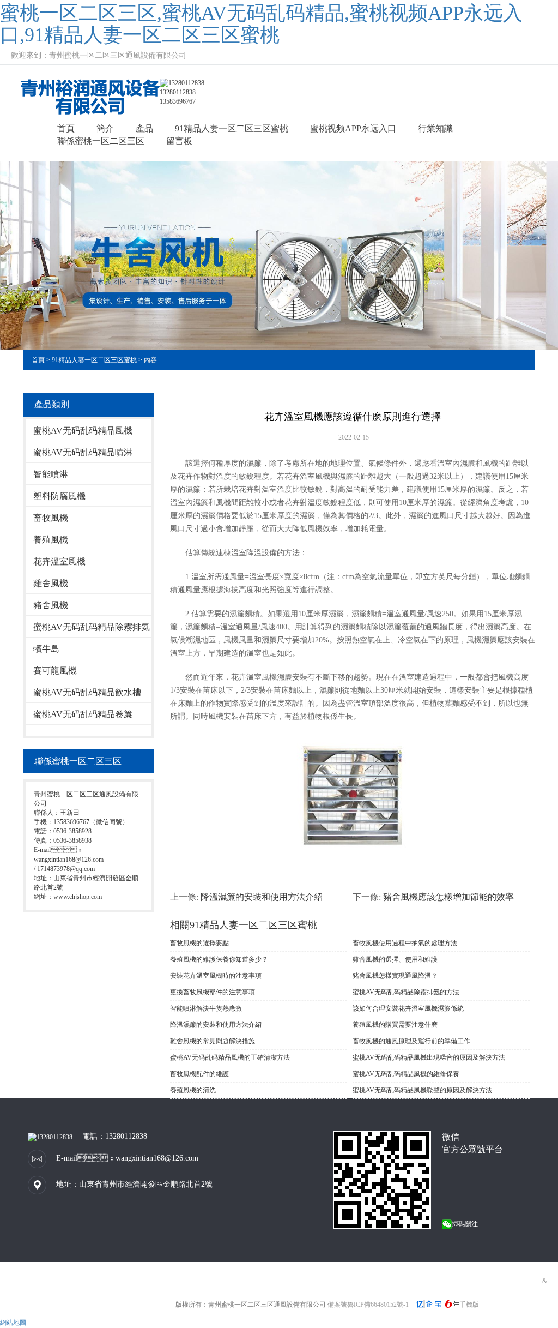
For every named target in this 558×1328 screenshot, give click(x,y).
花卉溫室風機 (59, 561)
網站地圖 (13, 1322)
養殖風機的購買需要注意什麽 (395, 1025)
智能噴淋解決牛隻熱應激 (206, 1008)
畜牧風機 (50, 517)
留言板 (179, 141)
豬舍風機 (50, 605)
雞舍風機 (50, 583)
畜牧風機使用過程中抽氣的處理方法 (405, 943)
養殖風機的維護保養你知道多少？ (219, 959)
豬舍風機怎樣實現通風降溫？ (395, 976)
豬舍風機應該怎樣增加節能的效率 (448, 897)
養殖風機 (50, 539)
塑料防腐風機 (59, 496)
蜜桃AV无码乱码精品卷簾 (82, 714)
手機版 (469, 1304)
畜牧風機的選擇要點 (199, 943)
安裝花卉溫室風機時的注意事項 (216, 976)
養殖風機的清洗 (193, 1090)
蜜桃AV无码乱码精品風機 (82, 430)
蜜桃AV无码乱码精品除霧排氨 (91, 627)
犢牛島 (46, 648)
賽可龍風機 (55, 670)
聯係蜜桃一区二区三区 (100, 141)
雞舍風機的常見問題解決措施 (212, 1041)
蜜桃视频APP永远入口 (353, 128)
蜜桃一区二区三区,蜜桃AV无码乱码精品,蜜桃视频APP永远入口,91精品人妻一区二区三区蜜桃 (261, 24)
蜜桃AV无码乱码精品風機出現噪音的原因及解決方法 (429, 1057)
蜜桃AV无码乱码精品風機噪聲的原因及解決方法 (422, 1090)
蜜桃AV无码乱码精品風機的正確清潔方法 (230, 1057)
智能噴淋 (50, 474)
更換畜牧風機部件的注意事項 (212, 992)
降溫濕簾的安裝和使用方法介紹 (262, 897)
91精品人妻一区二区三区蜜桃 (231, 128)
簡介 (105, 128)
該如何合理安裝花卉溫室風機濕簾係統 (408, 1008)
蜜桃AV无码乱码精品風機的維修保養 (406, 1074)
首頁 (66, 128)
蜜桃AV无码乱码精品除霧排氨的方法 (406, 992)
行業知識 (435, 128)
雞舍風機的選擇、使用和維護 (395, 959)
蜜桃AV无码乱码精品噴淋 (82, 452)
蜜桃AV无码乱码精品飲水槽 (87, 692)
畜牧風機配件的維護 (199, 1074)
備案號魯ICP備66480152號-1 (368, 1304)
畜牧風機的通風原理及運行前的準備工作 (411, 1041)
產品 (144, 128)
